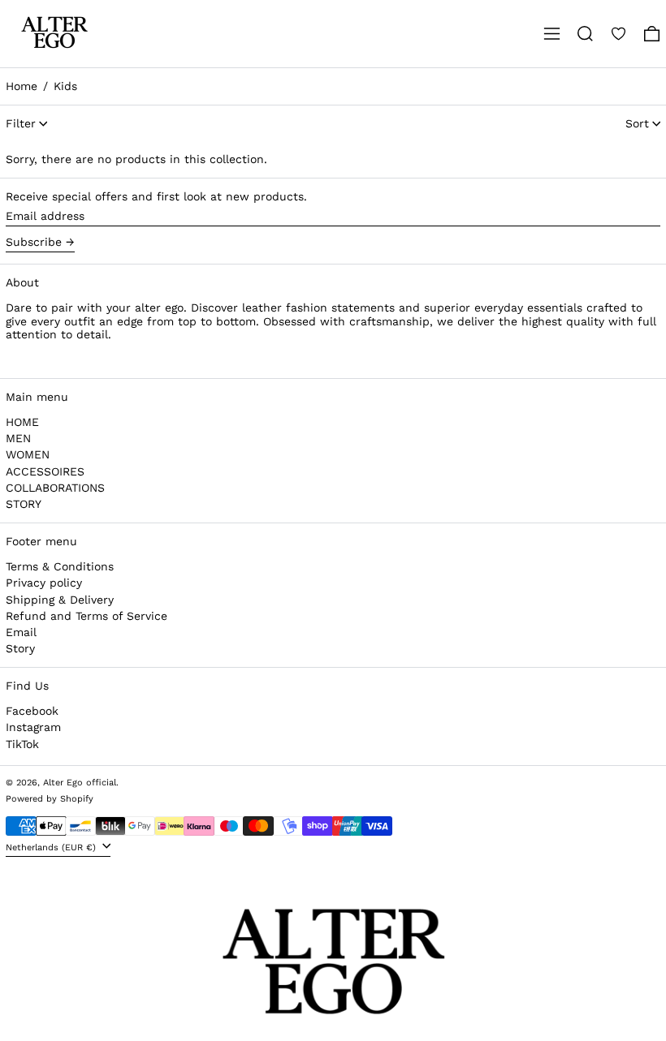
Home (21, 86)
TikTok (22, 744)
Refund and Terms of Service (86, 615)
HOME (22, 421)
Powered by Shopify (49, 799)
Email (21, 632)
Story (20, 648)
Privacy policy (44, 582)
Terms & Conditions (60, 566)
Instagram (33, 727)
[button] (585, 34)
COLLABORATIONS (55, 487)
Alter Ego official (79, 782)
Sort (637, 123)
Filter (21, 123)
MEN (18, 438)
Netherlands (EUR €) (52, 847)
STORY (23, 503)
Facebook (32, 710)
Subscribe (34, 241)
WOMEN (28, 454)
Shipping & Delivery (60, 599)
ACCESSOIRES (45, 471)
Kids (65, 86)
